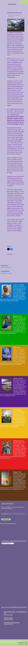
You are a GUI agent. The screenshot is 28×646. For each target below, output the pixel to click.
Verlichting (17, 410)
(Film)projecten (18, 441)
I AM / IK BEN (18, 285)
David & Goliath (8, 618)
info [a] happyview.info (22, 642)
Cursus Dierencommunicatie (12, 622)
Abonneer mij (6, 519)
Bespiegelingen (12, 4)
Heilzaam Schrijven (6, 266)
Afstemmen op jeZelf (6, 272)
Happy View (17, 316)
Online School (18, 378)
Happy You (17, 472)
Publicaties (17, 347)
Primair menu (26, 2)
